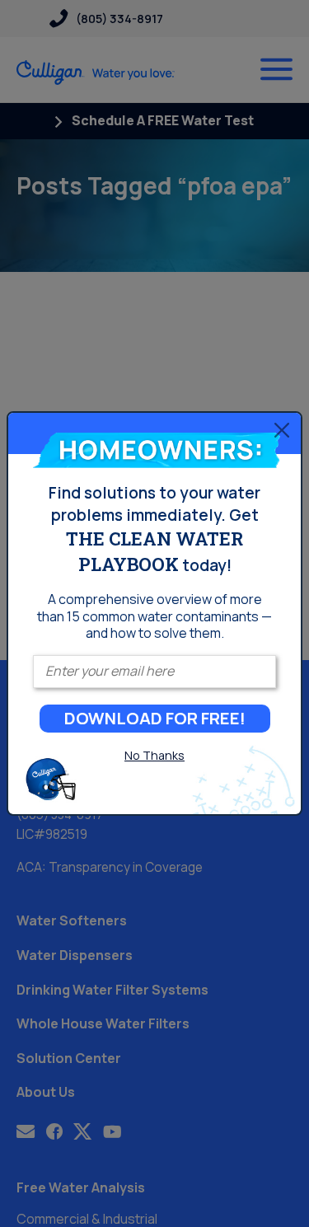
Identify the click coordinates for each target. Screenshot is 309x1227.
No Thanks (154, 755)
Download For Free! (155, 718)
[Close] (282, 429)
